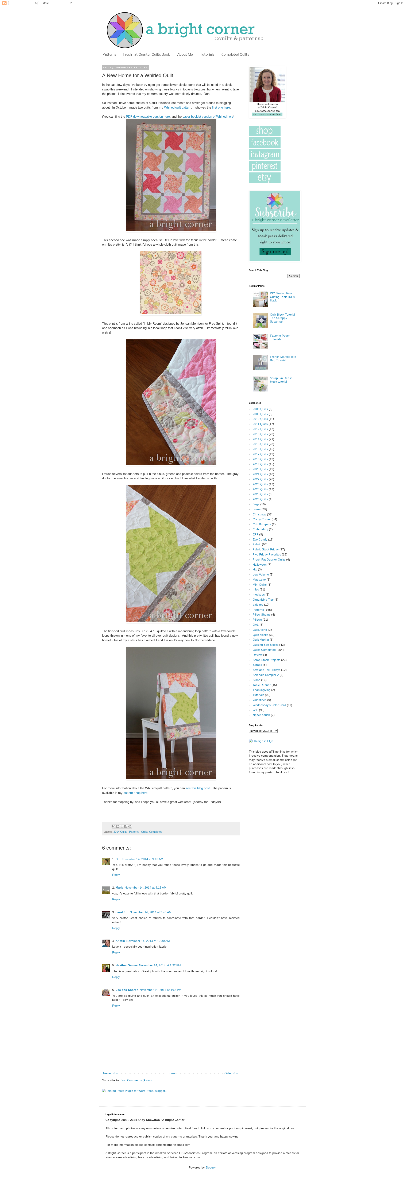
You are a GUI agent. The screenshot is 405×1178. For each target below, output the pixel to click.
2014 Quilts (120, 831)
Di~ (118, 859)
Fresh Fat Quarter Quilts (269, 559)
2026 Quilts (260, 499)
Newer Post (111, 1073)
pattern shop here (135, 793)
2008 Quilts (260, 409)
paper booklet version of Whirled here (208, 116)
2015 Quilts (260, 444)
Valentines (259, 700)
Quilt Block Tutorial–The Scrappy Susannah (283, 318)
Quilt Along (260, 629)
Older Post (231, 1073)
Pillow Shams (261, 614)
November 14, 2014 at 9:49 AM (150, 912)
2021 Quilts (260, 474)
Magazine (259, 579)
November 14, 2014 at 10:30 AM (148, 941)
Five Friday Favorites (267, 554)
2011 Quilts (260, 424)
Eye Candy (260, 539)
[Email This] (114, 826)
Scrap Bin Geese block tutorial (281, 379)
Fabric (257, 544)
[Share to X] (122, 826)
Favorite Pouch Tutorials (280, 337)
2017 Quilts (260, 454)
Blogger (210, 1167)
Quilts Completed (151, 831)
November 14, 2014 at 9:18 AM (145, 887)
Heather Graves (127, 965)
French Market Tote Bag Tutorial (283, 358)
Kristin (120, 941)
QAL (256, 624)
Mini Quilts (260, 584)
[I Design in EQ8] (261, 741)
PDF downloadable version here (148, 116)
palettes (258, 604)
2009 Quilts (260, 414)
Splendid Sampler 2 (266, 674)
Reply (116, 874)
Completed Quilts (235, 55)
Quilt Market (261, 639)
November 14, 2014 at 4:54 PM (160, 989)
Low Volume (261, 574)
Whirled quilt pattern (177, 107)
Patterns (109, 55)
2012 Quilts (260, 429)
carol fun (122, 912)
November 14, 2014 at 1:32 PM (160, 965)
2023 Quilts (260, 484)
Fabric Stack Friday (266, 549)
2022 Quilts (260, 479)
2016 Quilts (260, 449)
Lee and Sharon (127, 989)
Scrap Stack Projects (266, 660)
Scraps (257, 664)
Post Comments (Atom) (136, 1080)
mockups (259, 594)
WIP (255, 710)
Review (257, 654)
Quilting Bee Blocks (265, 644)
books (257, 509)
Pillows (257, 619)
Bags (256, 504)
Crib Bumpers (262, 524)
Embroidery (260, 529)
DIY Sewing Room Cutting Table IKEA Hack (282, 297)
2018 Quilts (260, 459)
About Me (185, 55)
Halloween (260, 564)
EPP (255, 534)
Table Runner (262, 685)
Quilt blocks (260, 634)
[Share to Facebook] (126, 826)
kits (255, 569)
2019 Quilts (260, 464)
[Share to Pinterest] (130, 826)
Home (171, 1073)
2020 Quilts (260, 469)
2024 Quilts (260, 489)
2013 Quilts (260, 434)
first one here (221, 107)
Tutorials (207, 55)
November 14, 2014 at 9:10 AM (142, 859)
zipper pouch (261, 715)
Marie (119, 887)
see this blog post (198, 788)
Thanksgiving (261, 689)
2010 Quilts (260, 419)
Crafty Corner (262, 519)
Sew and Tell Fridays (266, 669)
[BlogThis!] (118, 826)
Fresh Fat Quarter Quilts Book (146, 55)
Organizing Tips (263, 599)
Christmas (259, 514)
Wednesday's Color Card (269, 705)
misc (256, 589)
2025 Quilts (260, 494)
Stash (256, 680)
